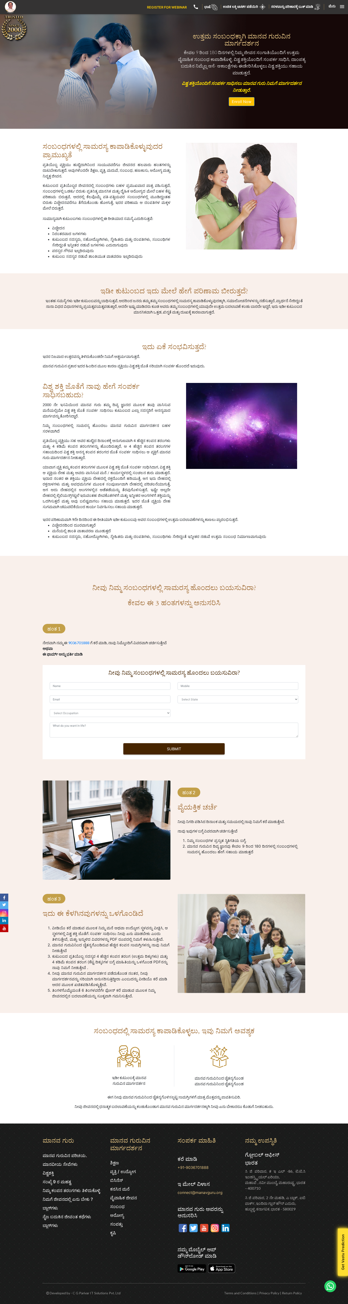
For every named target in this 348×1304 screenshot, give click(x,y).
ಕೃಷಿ (113, 1232)
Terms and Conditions (240, 1293)
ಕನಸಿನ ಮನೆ (119, 1189)
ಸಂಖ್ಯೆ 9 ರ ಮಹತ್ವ (57, 1181)
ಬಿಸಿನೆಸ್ (116, 1180)
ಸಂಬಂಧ (117, 1206)
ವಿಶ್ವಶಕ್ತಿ (48, 1173)
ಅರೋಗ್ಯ (117, 1215)
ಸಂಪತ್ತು (116, 1224)
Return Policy (292, 1293)
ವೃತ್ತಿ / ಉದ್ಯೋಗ (123, 1171)
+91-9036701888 (193, 1167)
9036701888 (78, 642)
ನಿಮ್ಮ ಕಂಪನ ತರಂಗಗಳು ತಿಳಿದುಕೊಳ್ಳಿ (71, 1190)
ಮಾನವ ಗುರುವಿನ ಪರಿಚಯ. (65, 1155)
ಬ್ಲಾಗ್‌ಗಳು (50, 1207)
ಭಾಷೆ (207, 7)
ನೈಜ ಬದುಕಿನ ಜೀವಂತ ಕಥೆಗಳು (67, 1216)
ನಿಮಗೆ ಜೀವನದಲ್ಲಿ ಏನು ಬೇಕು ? (68, 1199)
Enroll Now (241, 101)
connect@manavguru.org (200, 1192)
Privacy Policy (269, 1293)
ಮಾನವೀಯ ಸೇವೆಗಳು (60, 1164)
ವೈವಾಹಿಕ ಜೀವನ (123, 1197)
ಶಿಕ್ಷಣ (114, 1162)
